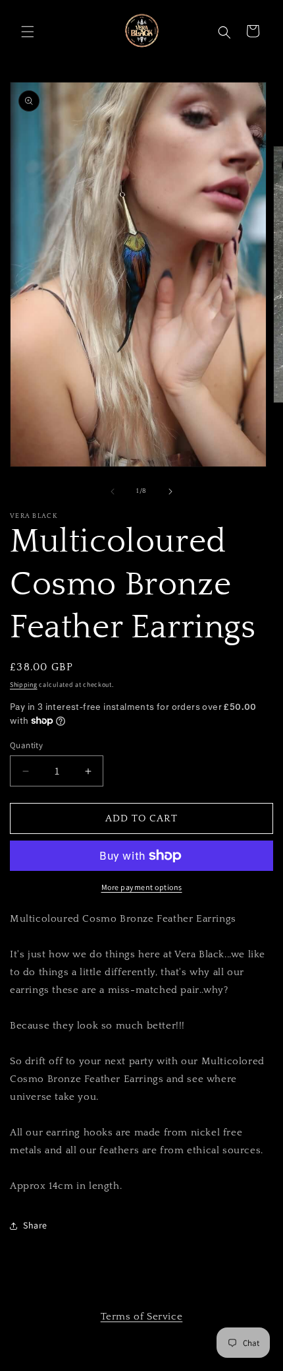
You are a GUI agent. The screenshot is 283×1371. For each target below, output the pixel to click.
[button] (26, 30)
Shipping (24, 684)
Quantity (26, 745)
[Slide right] (170, 491)
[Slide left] (112, 491)
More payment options (141, 887)
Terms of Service (142, 1316)
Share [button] (35, 1225)
